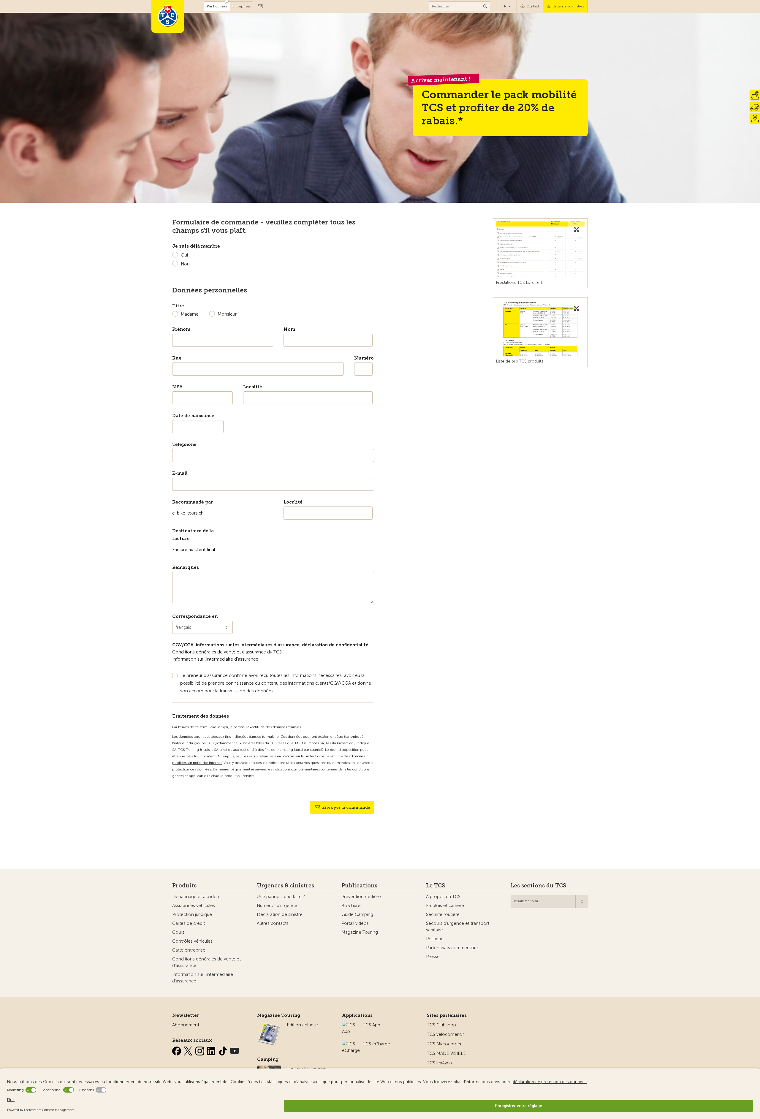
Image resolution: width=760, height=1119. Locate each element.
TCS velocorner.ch (445, 1034)
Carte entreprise (188, 950)
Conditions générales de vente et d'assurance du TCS (227, 652)
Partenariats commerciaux (452, 947)
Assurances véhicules (193, 905)
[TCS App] (349, 1025)
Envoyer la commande (346, 807)
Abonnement (185, 1025)
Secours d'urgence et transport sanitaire (457, 927)
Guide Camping (357, 914)
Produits (184, 885)
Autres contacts (273, 923)
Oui (184, 255)
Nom (289, 329)
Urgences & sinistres (285, 885)
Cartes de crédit (188, 923)
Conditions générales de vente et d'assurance (206, 962)
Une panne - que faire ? (281, 896)
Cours (178, 932)
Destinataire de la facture (193, 534)
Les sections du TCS (538, 885)
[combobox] (202, 627)
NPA (177, 387)
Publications (359, 885)
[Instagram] (200, 1049)
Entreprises (241, 6)
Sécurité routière (443, 914)
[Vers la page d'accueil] (167, 16)
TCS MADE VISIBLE (446, 1053)
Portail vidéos (355, 923)
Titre (178, 305)
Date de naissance (193, 415)
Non (185, 264)
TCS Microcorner (444, 1044)
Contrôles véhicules (192, 941)
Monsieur (227, 314)
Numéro (363, 358)
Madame (190, 314)
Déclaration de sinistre (280, 914)
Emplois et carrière (445, 905)
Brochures (351, 905)
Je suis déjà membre (196, 246)
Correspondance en (195, 616)
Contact (532, 6)
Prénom (181, 329)
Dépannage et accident (196, 896)
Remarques (185, 567)
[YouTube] (234, 1049)
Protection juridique (192, 914)
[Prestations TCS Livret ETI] (540, 249)
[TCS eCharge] (351, 1044)
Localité (252, 387)
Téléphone (184, 444)
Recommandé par (192, 502)
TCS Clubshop (441, 1025)
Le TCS (435, 885)
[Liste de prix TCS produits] (540, 328)
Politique (435, 938)
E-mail (180, 473)
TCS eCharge (376, 1044)
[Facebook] (177, 1049)
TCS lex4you (439, 1063)
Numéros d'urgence (277, 905)
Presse (433, 956)
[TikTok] (223, 1049)
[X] (189, 1049)
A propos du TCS (443, 896)
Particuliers (217, 6)
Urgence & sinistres (568, 6)
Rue (176, 358)
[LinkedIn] (212, 1049)
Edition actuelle (302, 1025)
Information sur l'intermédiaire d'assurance (202, 978)
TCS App (371, 1025)
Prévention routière (361, 896)
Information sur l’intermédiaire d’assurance (215, 659)
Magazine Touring (359, 932)
